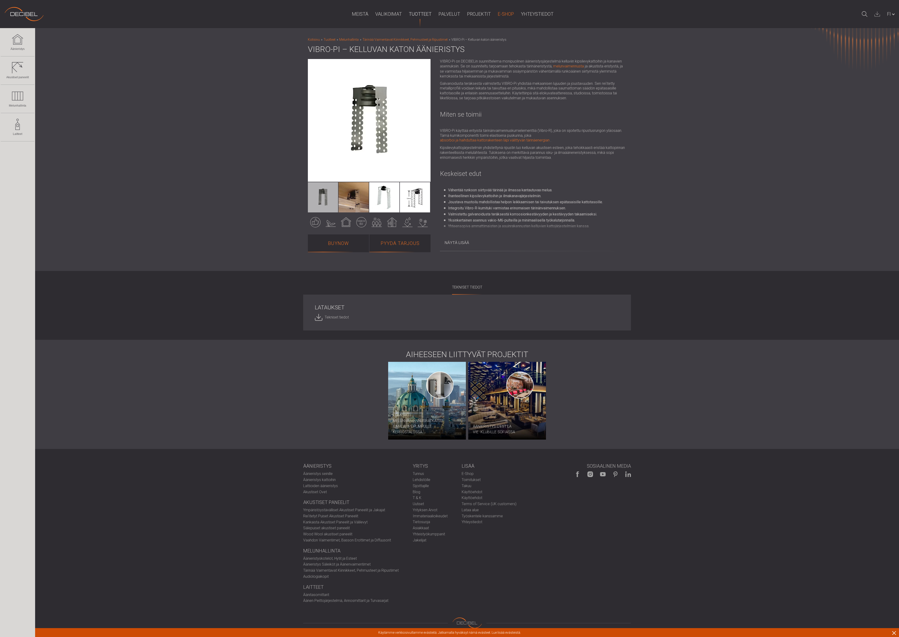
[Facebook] (577, 474)
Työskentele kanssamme (482, 516)
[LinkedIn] (628, 474)
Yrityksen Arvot (425, 510)
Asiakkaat (421, 528)
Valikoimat (388, 14)
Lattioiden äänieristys (320, 486)
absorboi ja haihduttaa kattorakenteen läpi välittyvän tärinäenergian (494, 140)
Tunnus (418, 473)
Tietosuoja (421, 522)
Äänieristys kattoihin (319, 480)
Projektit (479, 14)
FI (889, 14)
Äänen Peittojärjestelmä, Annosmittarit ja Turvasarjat (345, 600)
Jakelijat (419, 540)
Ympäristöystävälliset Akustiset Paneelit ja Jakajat (344, 510)
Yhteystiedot (537, 14)
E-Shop (506, 14)
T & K (417, 498)
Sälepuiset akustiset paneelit (326, 528)
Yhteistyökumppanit (429, 534)
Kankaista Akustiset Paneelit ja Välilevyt (335, 522)
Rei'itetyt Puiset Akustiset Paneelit (330, 516)
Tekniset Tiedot (467, 287)
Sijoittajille (421, 486)
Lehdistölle (421, 480)
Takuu (466, 486)
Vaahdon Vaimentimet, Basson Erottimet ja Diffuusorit (347, 540)
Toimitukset (471, 480)
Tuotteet (420, 14)
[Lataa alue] (877, 14)
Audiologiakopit (316, 576)
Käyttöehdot (472, 492)
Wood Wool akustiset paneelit (327, 534)
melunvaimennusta (568, 66)
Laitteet (17, 134)
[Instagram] (590, 474)
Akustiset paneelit (17, 77)
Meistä (360, 14)
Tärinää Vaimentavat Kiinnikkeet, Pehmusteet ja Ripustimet (351, 570)
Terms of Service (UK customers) (489, 504)
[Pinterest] (615, 474)
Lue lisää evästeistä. (506, 632)
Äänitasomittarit (316, 595)
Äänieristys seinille (318, 473)
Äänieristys (18, 49)
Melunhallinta (17, 105)
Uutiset (418, 504)
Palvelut (449, 14)
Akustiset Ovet (315, 492)
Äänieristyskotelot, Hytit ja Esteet (330, 558)
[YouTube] (603, 474)
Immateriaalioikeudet (430, 516)
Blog (416, 492)
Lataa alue (470, 510)
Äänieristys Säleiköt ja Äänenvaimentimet (337, 564)
